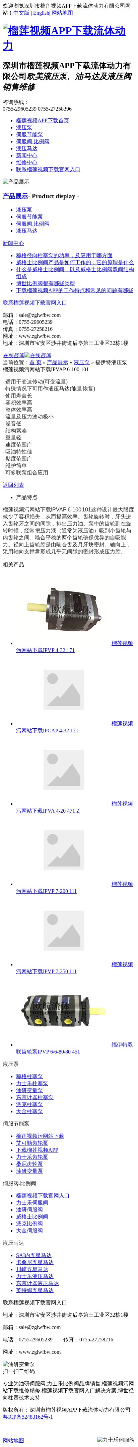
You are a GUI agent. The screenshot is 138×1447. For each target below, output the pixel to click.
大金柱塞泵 (29, 1111)
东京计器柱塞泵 (35, 1097)
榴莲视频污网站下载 (40, 1136)
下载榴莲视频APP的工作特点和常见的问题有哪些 (74, 290)
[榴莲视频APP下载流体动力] (69, 45)
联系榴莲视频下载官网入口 (48, 169)
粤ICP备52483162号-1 (28, 1417)
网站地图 (62, 13)
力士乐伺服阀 (32, 1202)
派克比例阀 (29, 1223)
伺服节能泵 (29, 134)
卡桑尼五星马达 (35, 1262)
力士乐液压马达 (35, 1276)
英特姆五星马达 (35, 1290)
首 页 (35, 362)
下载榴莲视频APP (37, 1150)
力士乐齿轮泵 (32, 1157)
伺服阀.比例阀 (33, 141)
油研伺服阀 (29, 1209)
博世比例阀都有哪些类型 (45, 283)
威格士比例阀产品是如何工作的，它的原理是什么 (75, 262)
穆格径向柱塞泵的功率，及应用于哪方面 (64, 255)
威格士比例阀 (32, 1216)
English (41, 13)
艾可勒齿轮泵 (32, 1143)
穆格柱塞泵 (29, 1076)
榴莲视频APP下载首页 (42, 120)
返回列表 (13, 485)
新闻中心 (27, 155)
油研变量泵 (29, 1090)
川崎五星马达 (32, 1269)
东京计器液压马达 (37, 1283)
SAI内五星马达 (34, 1255)
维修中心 (27, 162)
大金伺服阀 (29, 1230)
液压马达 (27, 148)
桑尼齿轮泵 (29, 1164)
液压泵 (24, 127)
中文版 (21, 13)
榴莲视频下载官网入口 (43, 1195)
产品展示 (15, 196)
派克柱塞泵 (29, 1104)
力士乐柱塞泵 (32, 1083)
